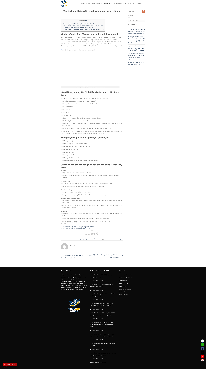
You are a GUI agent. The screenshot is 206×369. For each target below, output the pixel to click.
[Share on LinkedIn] (97, 233)
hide (86, 20)
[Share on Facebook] (86, 233)
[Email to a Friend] (92, 233)
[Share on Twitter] (89, 233)
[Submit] (143, 11)
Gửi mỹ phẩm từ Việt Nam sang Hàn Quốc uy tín (75, 228)
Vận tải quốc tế (107, 3)
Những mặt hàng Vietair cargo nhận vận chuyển (78, 27)
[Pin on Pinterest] (95, 233)
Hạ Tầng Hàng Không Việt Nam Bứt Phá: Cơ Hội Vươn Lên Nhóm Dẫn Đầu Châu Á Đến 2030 (136, 56)
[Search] (144, 3)
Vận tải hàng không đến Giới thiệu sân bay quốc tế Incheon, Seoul (83, 25)
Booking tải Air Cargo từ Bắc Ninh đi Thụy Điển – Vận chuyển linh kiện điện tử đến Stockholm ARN (136, 40)
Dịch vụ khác (118, 3)
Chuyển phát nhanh (94, 3)
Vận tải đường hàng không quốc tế (82, 239)
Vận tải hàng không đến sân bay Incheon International (78, 24)
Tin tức (134, 3)
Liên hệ (140, 3)
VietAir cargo (118, 239)
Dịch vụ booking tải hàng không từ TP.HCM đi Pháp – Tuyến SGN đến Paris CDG (136, 48)
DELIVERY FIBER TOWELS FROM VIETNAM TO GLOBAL (77, 226)
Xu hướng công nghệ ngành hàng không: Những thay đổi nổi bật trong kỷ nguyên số (136, 31)
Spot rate (128, 3)
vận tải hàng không (110, 239)
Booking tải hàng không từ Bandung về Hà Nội (136, 63)
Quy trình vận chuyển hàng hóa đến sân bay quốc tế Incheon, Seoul (83, 29)
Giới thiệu (84, 3)
